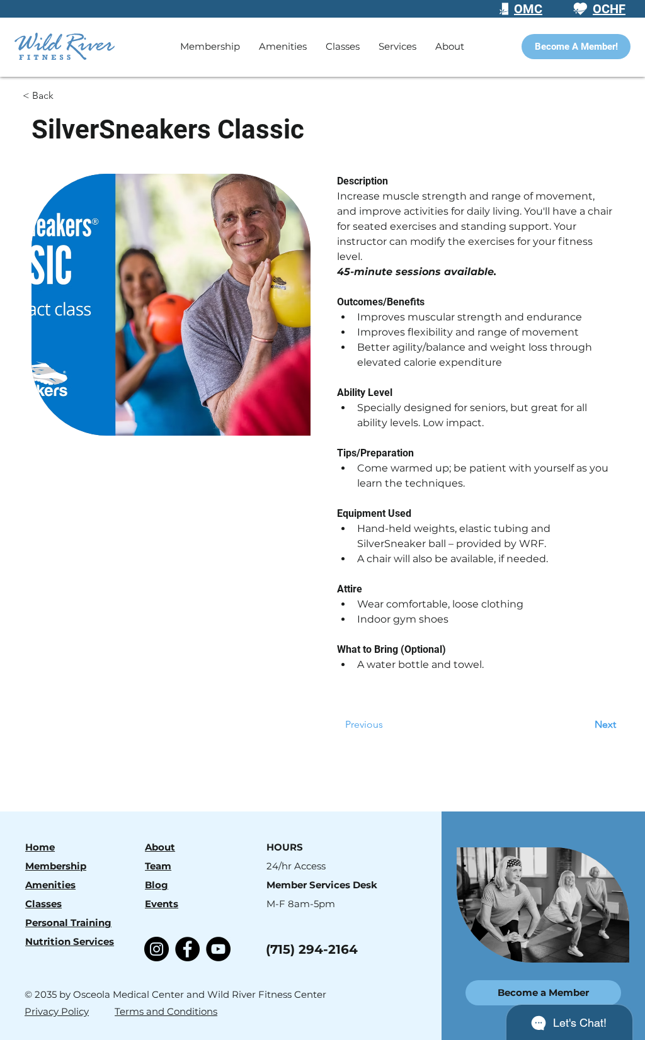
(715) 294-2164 (312, 949)
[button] (342, 46)
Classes (43, 904)
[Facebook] (187, 949)
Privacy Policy (57, 1011)
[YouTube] (218, 949)
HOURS (284, 847)
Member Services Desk (321, 885)
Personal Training (68, 923)
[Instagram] (156, 949)
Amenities (50, 885)
